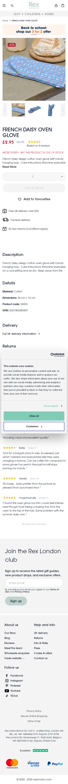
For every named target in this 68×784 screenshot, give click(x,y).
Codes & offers (43, 653)
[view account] (56, 5)
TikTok (14, 695)
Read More (9, 166)
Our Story (10, 632)
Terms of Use (34, 721)
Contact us (40, 658)
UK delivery (41, 632)
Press (37, 648)
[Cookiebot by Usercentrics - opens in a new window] (50, 355)
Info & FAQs (41, 643)
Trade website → (14, 658)
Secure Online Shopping (34, 716)
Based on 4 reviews (38, 145)
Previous (5, 110)
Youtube (15, 690)
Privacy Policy (22, 591)
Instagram (16, 680)
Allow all (34, 416)
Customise (32, 426)
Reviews (9, 643)
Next (63, 110)
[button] (12, 5)
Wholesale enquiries (16, 653)
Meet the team (13, 648)
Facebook (16, 675)
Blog (7, 638)
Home (5, 20)
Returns (38, 638)
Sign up (16, 601)
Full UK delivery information (19, 333)
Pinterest (15, 685)
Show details (51, 406)
